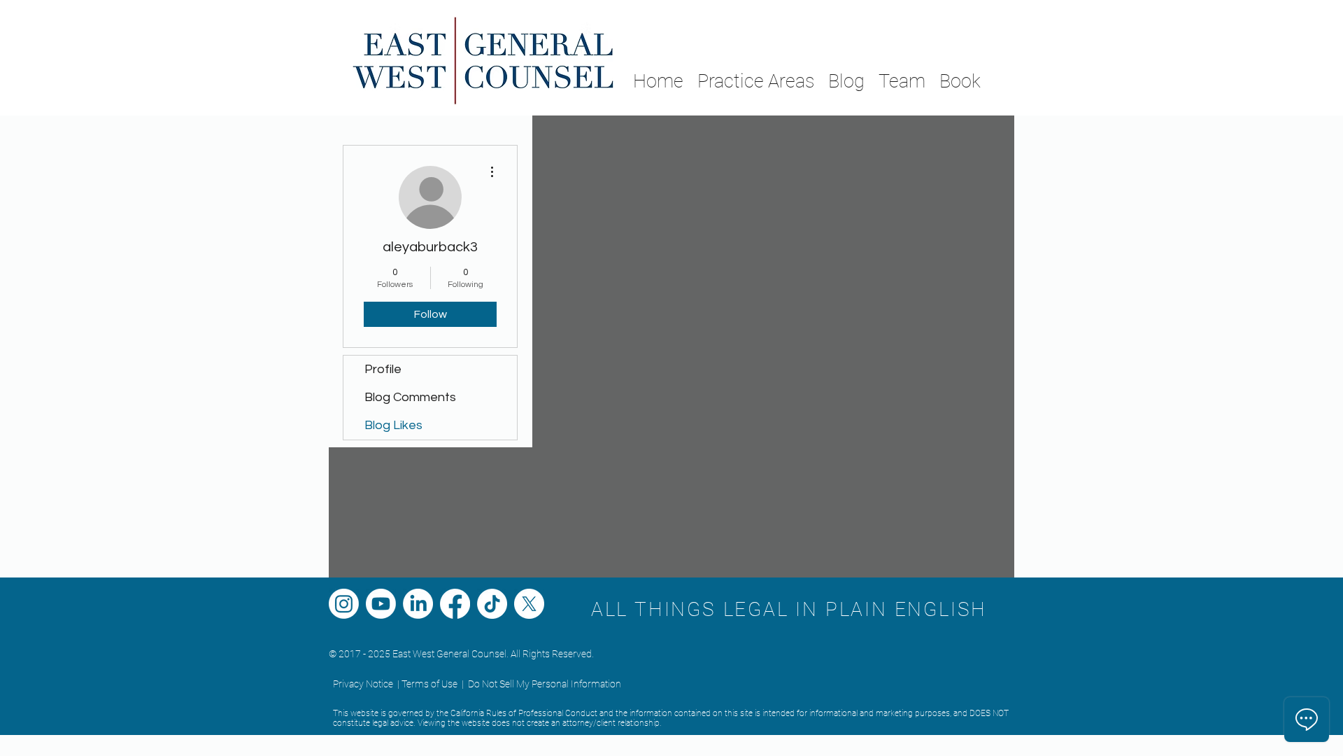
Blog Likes (393, 425)
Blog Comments (410, 397)
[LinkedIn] (418, 604)
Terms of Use (429, 684)
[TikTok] (492, 604)
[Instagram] (344, 604)
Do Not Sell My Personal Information (544, 684)
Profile (383, 369)
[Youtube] (381, 604)
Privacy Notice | (366, 684)
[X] (529, 604)
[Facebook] (455, 604)
